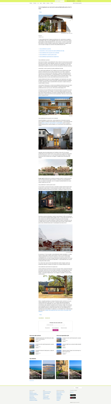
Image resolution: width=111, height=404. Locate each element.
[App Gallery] (73, 398)
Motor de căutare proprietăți (77, 3)
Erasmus (48, 3)
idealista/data (59, 398)
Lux (38, 3)
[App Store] (73, 393)
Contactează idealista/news (33, 394)
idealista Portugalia (59, 394)
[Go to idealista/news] (30, 1)
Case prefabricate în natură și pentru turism (48, 54)
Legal (41, 3)
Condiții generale (45, 397)
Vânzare (31, 3)
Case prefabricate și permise (45, 48)
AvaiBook (58, 400)
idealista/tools (59, 397)
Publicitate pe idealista (32, 393)
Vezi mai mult (31, 380)
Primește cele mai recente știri (56, 322)
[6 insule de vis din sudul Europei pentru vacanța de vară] (49, 369)
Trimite (40, 12)
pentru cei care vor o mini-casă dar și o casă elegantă (52, 122)
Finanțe (52, 3)
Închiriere (34, 3)
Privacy (44, 394)
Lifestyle (44, 3)
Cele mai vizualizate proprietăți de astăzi (61, 377)
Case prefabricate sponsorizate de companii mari (49, 56)
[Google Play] (73, 395)
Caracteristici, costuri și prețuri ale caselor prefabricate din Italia (52, 50)
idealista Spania (59, 393)
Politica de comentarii (46, 398)
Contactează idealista (46, 393)
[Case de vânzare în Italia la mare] (35, 369)
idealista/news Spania (32, 398)
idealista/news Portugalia (33, 400)
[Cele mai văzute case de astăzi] (62, 369)
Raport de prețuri (32, 397)
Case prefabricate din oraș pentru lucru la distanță (49, 52)
